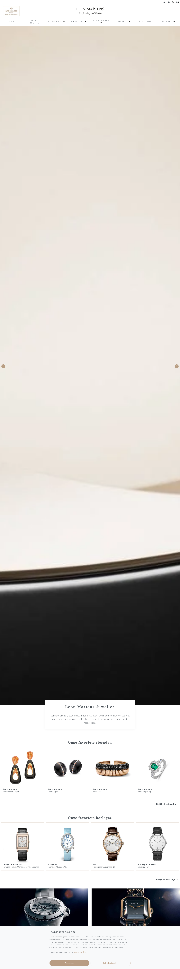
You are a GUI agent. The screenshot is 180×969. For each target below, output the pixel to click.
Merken (166, 22)
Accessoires (101, 20)
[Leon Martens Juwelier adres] (169, 2)
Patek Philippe (34, 21)
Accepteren (69, 963)
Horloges (55, 22)
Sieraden (77, 22)
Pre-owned (146, 22)
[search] (173, 2)
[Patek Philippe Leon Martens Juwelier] (24, 11)
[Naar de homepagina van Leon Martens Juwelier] (90, 11)
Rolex (12, 22)
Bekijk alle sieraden (166, 804)
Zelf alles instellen (110, 963)
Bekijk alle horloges (166, 879)
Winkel (122, 22)
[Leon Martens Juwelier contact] (164, 2)
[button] (177, 366)
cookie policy (79, 952)
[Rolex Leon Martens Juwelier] (156, 11)
